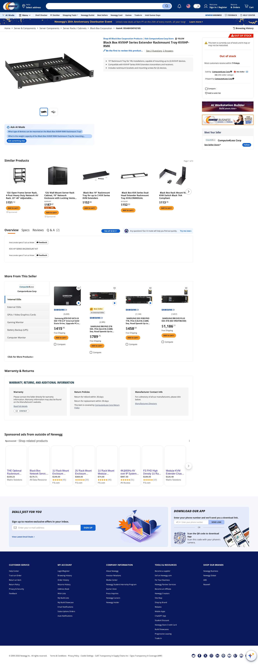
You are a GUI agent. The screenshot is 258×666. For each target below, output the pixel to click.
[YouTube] (229, 655)
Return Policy (14, 584)
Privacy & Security (16, 589)
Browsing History (65, 575)
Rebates (158, 607)
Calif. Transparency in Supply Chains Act (111, 655)
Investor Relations (113, 575)
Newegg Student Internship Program (121, 584)
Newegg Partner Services (165, 584)
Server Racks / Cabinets (74, 28)
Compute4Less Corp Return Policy (97, 406)
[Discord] (241, 655)
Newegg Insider (112, 602)
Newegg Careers (113, 598)
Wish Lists (62, 593)
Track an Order (15, 575)
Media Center (112, 580)
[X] (205, 655)
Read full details (20, 406)
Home (7, 28)
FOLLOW (247, 145)
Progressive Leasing (163, 634)
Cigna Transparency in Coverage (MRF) (146, 655)
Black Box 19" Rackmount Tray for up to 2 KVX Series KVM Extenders (96, 195)
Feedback (42, 242)
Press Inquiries (112, 593)
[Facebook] (199, 655)
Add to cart (13, 208)
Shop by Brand (161, 602)
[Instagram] (211, 655)
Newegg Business (210, 571)
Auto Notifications (65, 616)
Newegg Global (209, 575)
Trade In (158, 638)
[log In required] (78, 288)
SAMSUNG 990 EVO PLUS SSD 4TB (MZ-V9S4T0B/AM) (174, 319)
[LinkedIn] (217, 655)
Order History (63, 580)
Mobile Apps (160, 611)
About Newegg (112, 571)
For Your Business (162, 580)
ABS (205, 580)
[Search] (166, 6)
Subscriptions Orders (66, 611)
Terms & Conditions (58, 655)
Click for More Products (20, 356)
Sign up (88, 527)
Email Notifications (65, 607)
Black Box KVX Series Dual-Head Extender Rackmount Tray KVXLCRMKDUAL (135, 195)
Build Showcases (162, 629)
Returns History (64, 584)
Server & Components (25, 28)
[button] (32, 6)
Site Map (158, 598)
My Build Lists (63, 598)
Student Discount (162, 620)
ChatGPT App (160, 616)
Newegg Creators (162, 593)
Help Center (14, 571)
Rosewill (206, 584)
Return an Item (15, 580)
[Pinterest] (223, 655)
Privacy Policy (73, 655)
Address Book (63, 589)
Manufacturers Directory (146, 403)
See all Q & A (110, 231)
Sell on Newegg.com (163, 575)
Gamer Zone (111, 589)
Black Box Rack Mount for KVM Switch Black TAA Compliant (172, 195)
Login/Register (64, 571)
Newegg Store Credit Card (166, 625)
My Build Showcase (66, 602)
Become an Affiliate (163, 589)
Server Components (49, 28)
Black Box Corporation (101, 28)
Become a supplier (162, 571)
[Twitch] (235, 655)
